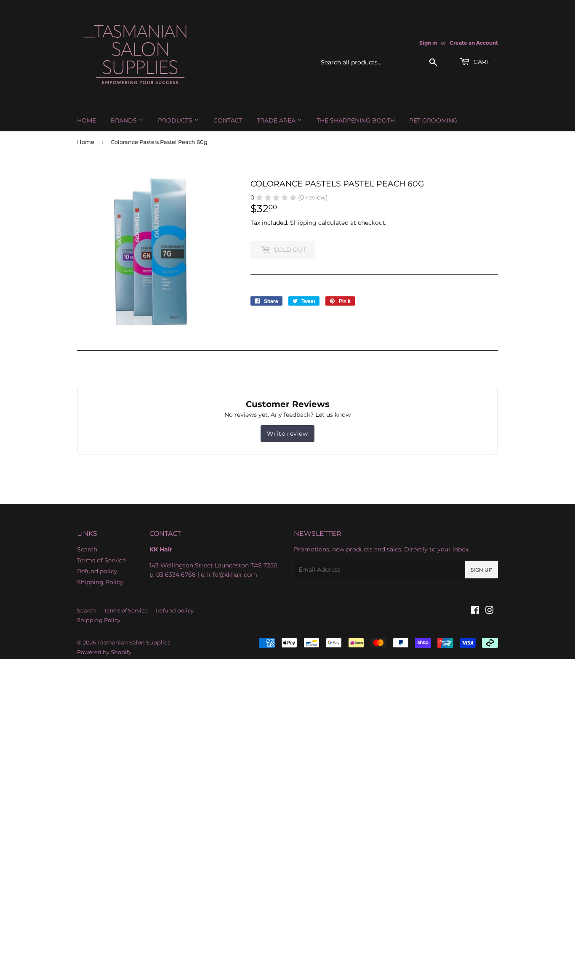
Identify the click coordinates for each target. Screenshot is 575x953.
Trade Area (277, 120)
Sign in (428, 43)
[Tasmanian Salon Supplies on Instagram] (489, 611)
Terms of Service (101, 560)
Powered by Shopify (104, 652)
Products (176, 120)
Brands (124, 120)
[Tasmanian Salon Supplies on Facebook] (475, 611)
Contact (227, 120)
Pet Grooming (433, 120)
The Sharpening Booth (356, 120)
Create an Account (474, 43)
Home (86, 120)
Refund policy (97, 571)
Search (87, 549)
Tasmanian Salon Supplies (133, 642)
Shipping (303, 222)
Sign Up (481, 570)
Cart (481, 62)
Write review (287, 433)
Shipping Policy (100, 582)
